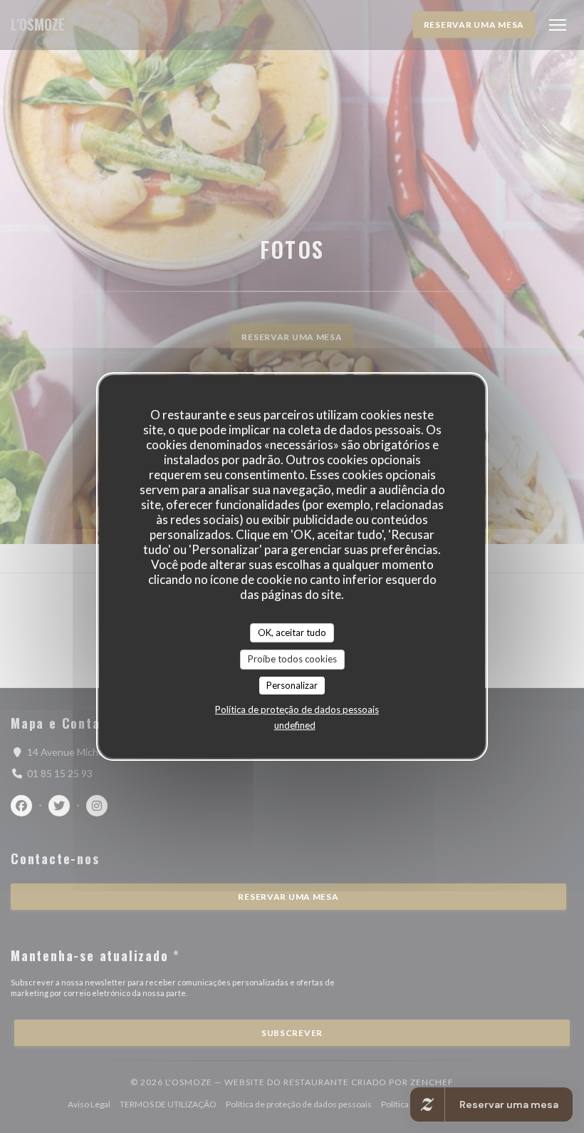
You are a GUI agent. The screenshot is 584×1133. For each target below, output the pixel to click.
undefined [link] (295, 725)
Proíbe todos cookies (292, 659)
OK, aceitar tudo (292, 632)
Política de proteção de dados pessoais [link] (297, 709)
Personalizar (292, 685)
